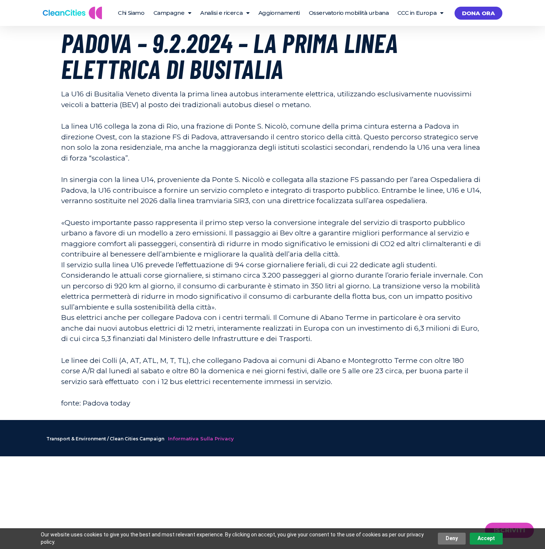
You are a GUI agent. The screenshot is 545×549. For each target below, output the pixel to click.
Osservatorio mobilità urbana (349, 12)
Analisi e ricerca (221, 12)
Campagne (169, 12)
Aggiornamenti (279, 12)
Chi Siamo (131, 12)
